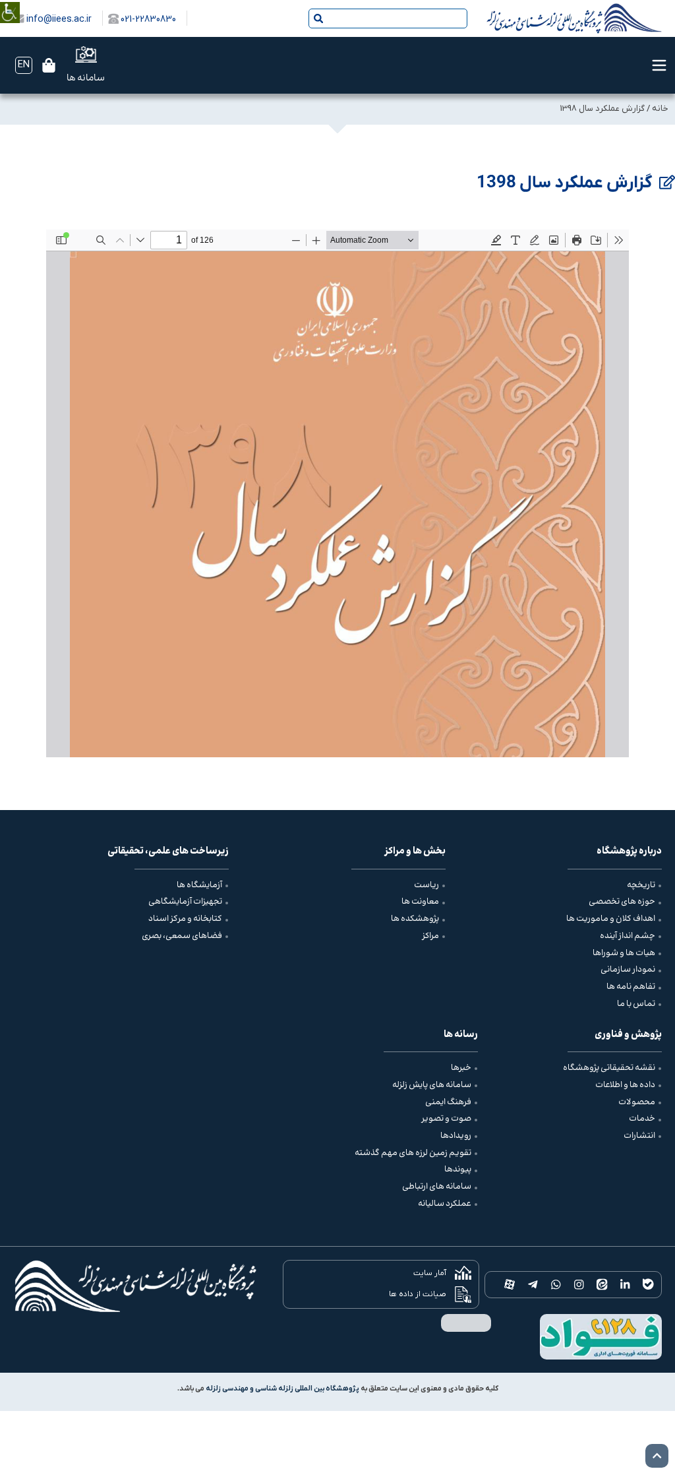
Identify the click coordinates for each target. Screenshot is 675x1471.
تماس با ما (636, 1004)
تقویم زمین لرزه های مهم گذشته (413, 1153)
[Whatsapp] (556, 1285)
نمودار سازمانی (628, 969)
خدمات (642, 1118)
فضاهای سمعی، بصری (182, 936)
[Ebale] (648, 1285)
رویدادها (455, 1135)
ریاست (426, 885)
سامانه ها (86, 78)
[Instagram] (579, 1285)
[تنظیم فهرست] (659, 65)
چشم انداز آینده (627, 936)
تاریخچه (641, 885)
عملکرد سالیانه (444, 1203)
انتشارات (639, 1135)
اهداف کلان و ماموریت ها (610, 918)
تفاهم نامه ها (630, 986)
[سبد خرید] (49, 65)
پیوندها (457, 1169)
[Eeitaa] (602, 1285)
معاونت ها (420, 901)
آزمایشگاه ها (199, 885)
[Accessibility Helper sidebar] (10, 3)
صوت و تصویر (446, 1118)
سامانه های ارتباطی (436, 1186)
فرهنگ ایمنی (448, 1102)
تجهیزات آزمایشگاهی (185, 901)
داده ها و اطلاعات (625, 1085)
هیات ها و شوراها (624, 953)
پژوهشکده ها (415, 918)
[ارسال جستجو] (318, 18)
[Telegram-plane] (533, 1285)
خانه (660, 108)
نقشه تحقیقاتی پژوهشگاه (609, 1068)
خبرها (461, 1068)
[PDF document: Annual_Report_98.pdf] (337, 493)
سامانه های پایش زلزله (431, 1085)
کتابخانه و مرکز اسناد (185, 918)
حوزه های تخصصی (622, 901)
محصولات (636, 1102)
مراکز (430, 936)
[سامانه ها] (86, 54)
